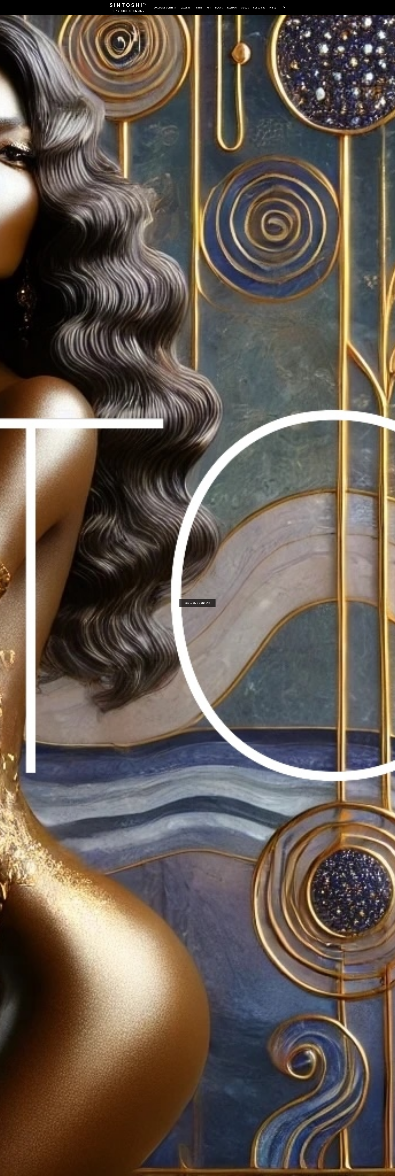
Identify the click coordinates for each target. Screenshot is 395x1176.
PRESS (272, 7)
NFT (209, 7)
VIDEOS (245, 7)
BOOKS (219, 7)
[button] (284, 7)
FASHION (232, 7)
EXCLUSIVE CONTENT (165, 7)
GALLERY (185, 7)
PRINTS (198, 7)
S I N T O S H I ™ (128, 5)
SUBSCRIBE (259, 7)
